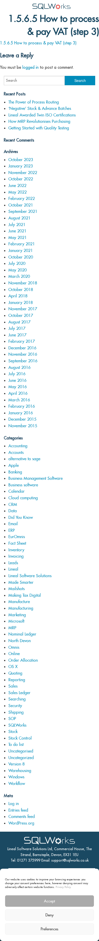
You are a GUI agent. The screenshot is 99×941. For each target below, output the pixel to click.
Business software (23, 485)
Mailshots (16, 588)
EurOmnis (16, 536)
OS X (13, 666)
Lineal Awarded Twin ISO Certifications (42, 115)
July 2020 (16, 263)
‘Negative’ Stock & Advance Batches (39, 108)
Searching (17, 699)
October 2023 (20, 159)
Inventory (16, 550)
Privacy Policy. (63, 887)
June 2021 (17, 231)
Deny (49, 915)
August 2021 (19, 218)
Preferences (49, 929)
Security (15, 705)
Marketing (17, 615)
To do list (16, 744)
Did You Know (20, 517)
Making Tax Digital (24, 595)
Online (14, 653)
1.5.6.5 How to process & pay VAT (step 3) (38, 42)
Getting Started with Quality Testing (38, 128)
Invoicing (16, 556)
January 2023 (20, 166)
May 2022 (17, 192)
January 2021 (20, 250)
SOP (12, 718)
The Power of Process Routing (33, 102)
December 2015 (22, 419)
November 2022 (22, 172)
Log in (13, 803)
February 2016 (21, 406)
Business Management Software (35, 478)
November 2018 (22, 283)
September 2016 (22, 361)
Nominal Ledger (22, 634)
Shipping (16, 712)
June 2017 (17, 335)
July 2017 (16, 328)
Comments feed (21, 816)
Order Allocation (23, 660)
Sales (13, 686)
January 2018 (20, 302)
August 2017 (19, 322)
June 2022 (17, 185)
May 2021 (17, 237)
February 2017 (21, 341)
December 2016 (22, 348)
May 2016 (17, 386)
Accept (49, 901)
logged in (30, 67)
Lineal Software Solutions (30, 575)
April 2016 (17, 393)
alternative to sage (24, 458)
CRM (12, 504)
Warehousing (19, 770)
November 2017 (22, 309)
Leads (13, 563)
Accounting (17, 446)
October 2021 (20, 205)
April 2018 (17, 296)
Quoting (15, 673)
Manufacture (19, 601)
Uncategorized (21, 757)
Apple (13, 465)
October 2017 (20, 315)
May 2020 (17, 270)
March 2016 (19, 400)
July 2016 (16, 374)
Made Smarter (21, 582)
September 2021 (22, 211)
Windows (16, 777)
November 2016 (22, 354)
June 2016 (17, 380)
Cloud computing (23, 498)
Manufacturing (20, 608)
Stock (13, 731)
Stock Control (20, 738)
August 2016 (19, 367)
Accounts (16, 452)
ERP (11, 530)
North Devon (19, 640)
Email (13, 523)
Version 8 (16, 764)
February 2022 (21, 198)
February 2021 (21, 244)
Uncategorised (20, 751)
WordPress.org (21, 823)
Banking (15, 472)
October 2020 (20, 257)
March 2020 (19, 276)
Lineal (13, 569)
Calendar (16, 491)
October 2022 (20, 179)
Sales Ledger (19, 692)
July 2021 (16, 224)
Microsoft (16, 621)
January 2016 (20, 413)
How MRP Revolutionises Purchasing (39, 121)
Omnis (13, 647)
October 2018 (20, 289)
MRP (12, 627)
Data (12, 511)
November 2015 (22, 426)
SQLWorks (17, 725)
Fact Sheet (17, 543)
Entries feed (18, 810)
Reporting (16, 679)
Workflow (16, 783)
